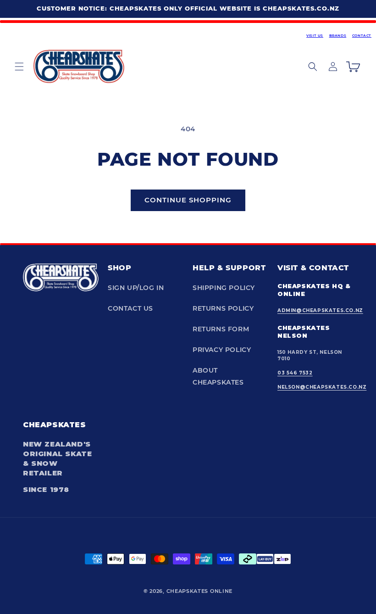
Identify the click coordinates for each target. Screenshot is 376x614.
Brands (338, 35)
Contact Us (130, 308)
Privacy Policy (222, 350)
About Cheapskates (218, 376)
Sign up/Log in (136, 288)
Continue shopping (188, 199)
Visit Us (314, 35)
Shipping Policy (224, 288)
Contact (361, 35)
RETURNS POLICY (223, 308)
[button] (19, 66)
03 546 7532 (295, 373)
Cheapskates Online (199, 591)
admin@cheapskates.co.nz (320, 310)
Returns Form (221, 329)
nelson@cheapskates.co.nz (321, 387)
